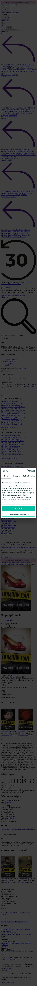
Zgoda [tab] (6, 476)
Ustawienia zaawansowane (17, 514)
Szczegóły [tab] (16, 476)
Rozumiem (18, 508)
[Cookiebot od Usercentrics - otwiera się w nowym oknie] (26, 470)
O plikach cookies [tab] (29, 476)
